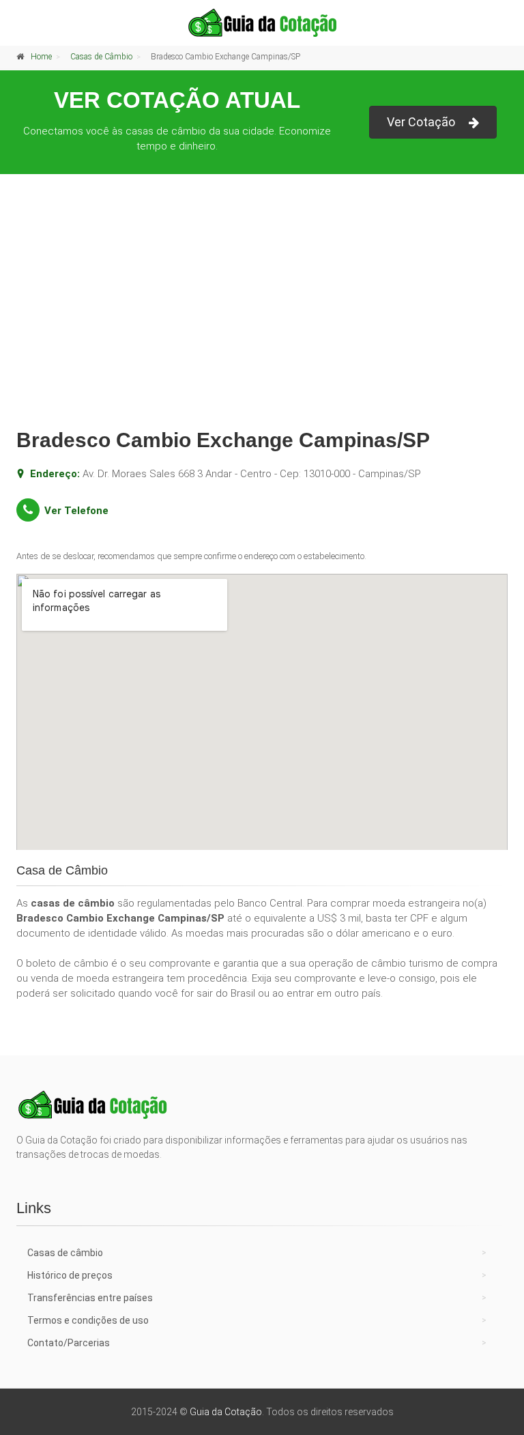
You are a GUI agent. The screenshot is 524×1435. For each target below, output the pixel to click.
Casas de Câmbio (101, 56)
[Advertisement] (262, 312)
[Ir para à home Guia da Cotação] (262, 23)
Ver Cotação (421, 122)
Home (41, 56)
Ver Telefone (76, 511)
